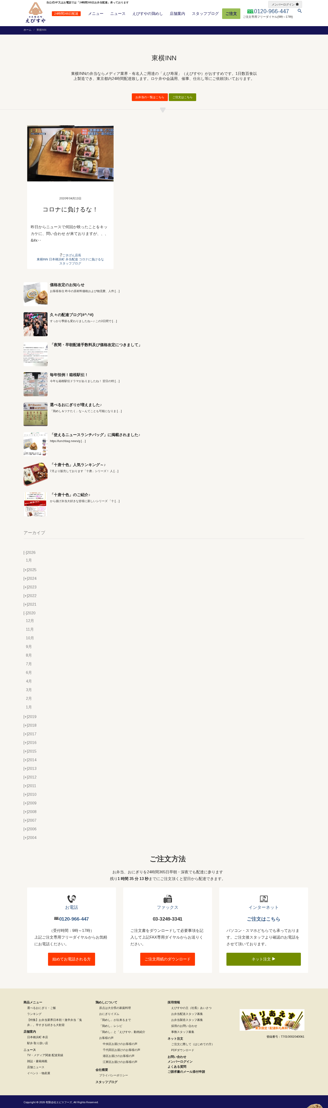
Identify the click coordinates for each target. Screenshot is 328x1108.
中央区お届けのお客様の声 (120, 1044)
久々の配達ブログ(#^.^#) (71, 315)
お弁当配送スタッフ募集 (187, 1014)
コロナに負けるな (91, 259)
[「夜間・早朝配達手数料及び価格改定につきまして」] (36, 354)
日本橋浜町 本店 (37, 1037)
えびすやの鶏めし (147, 14)
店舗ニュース (35, 1067)
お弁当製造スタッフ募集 (187, 1020)
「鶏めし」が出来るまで (115, 1020)
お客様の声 (106, 1038)
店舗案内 (177, 14)
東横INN (42, 259)
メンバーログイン (283, 4)
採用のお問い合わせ (184, 1026)
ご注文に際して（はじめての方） (192, 1044)
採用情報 (174, 1002)
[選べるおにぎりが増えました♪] (36, 414)
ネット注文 (262, 959)
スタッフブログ (205, 14)
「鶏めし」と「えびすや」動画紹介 (122, 1032)
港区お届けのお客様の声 (118, 1056)
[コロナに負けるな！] (70, 153)
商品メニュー (33, 1002)
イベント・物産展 (38, 1073)
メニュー (95, 14)
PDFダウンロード (182, 1050)
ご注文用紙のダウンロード (168, 959)
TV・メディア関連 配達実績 (45, 1055)
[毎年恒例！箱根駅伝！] (36, 384)
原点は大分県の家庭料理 (115, 1008)
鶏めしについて (106, 1002)
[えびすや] (36, 12)
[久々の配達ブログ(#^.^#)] (36, 324)
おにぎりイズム (109, 1014)
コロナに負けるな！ (70, 209)
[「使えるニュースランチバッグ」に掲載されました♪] (36, 444)
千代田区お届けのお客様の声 (121, 1050)
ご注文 (231, 14)
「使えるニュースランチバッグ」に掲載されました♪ (95, 435)
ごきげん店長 (71, 255)
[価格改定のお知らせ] (36, 294)
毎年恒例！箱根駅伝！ (69, 375)
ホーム (27, 29)
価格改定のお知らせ (67, 285)
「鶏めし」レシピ (110, 1026)
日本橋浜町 (57, 259)
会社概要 (102, 1070)
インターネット (264, 907)
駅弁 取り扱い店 (37, 1043)
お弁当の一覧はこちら (149, 97)
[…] (117, 291)
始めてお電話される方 (71, 959)
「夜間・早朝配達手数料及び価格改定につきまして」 (96, 345)
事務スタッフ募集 (182, 1032)
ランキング (34, 1014)
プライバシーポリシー (113, 1075)
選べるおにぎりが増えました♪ (76, 405)
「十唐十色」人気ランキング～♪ (78, 465)
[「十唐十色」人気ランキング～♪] (36, 474)
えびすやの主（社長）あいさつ (191, 1008)
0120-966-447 (74, 919)
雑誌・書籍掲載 (37, 1061)
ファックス (167, 907)
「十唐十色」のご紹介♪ (70, 495)
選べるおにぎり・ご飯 (41, 1008)
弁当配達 (72, 259)
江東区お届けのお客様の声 (120, 1062)
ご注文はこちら (182, 97)
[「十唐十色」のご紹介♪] (36, 504)
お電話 (71, 907)
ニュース (118, 14)
